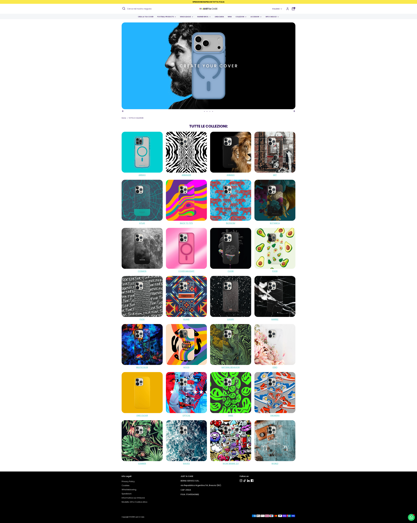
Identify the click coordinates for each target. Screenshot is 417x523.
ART (275, 175)
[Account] (287, 9)
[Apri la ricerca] (124, 8)
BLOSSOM (230, 223)
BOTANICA (275, 223)
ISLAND (186, 319)
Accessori (255, 17)
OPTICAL (186, 415)
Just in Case (139, 517)
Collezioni (240, 17)
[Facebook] (252, 480)
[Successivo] (294, 111)
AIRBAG (142, 175)
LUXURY (230, 319)
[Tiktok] (244, 480)
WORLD (274, 463)
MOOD (186, 367)
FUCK (142, 319)
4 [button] (212, 111)
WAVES (186, 463)
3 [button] (209, 111)
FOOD (275, 271)
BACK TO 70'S (186, 223)
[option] (208, 65)
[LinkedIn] (248, 480)
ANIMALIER (186, 175)
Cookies (125, 485)
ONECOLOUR (142, 415)
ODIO (274, 367)
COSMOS (142, 271)
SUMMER (142, 463)
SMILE (230, 415)
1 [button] (204, 111)
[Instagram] (241, 480)
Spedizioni (126, 493)
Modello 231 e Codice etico (134, 502)
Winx (230, 17)
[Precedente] (123, 111)
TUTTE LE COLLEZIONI (136, 118)
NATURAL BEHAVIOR (231, 367)
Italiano (276, 9)
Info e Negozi (271, 17)
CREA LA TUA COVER (145, 17)
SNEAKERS (275, 415)
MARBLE (274, 319)
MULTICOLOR (142, 367)
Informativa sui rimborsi (133, 497)
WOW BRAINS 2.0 (231, 463)
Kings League (185, 17)
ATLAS (142, 223)
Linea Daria (219, 17)
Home (124, 118)
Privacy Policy (128, 481)
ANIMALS (231, 175)
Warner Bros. (203, 17)
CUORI (231, 271)
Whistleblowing (129, 489)
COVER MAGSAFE (186, 271)
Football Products (165, 17)
